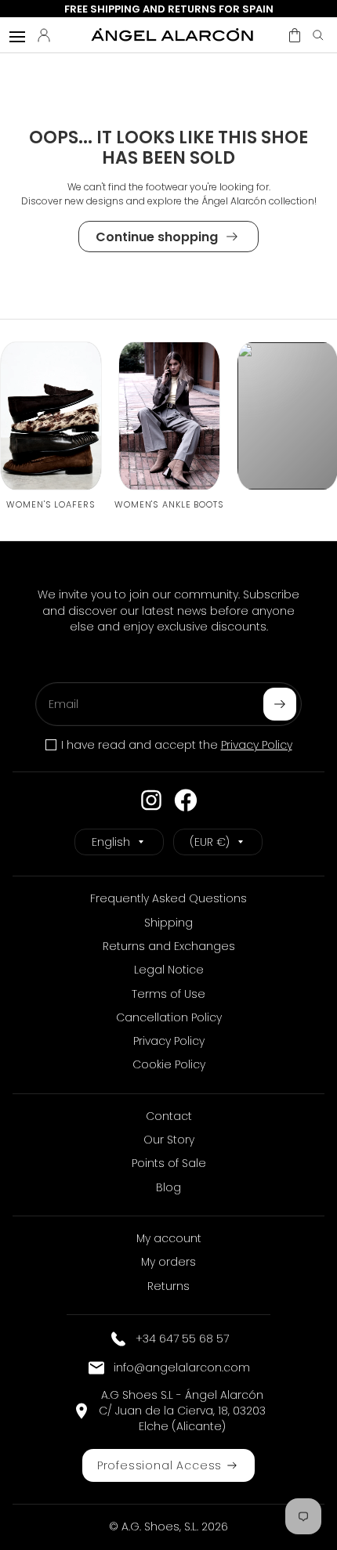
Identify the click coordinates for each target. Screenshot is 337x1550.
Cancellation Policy (169, 1017)
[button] (294, 35)
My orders (168, 1262)
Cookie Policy (168, 1064)
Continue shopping (157, 237)
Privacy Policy (256, 745)
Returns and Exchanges (169, 946)
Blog (168, 1187)
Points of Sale (169, 1163)
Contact (169, 1116)
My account (168, 1238)
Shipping (168, 922)
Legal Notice (169, 969)
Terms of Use (168, 994)
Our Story (168, 1139)
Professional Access (160, 1465)
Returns (168, 1286)
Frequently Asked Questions (168, 898)
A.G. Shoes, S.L (159, 1526)
